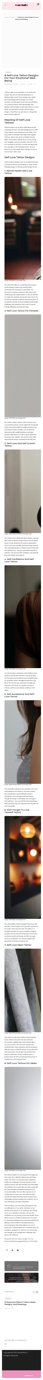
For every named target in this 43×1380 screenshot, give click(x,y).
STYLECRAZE (33, 1241)
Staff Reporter (8, 84)
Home (6, 17)
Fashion (13, 17)
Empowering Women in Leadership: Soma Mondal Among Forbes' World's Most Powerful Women (19, 1279)
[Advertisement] (21, 45)
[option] (21, 1302)
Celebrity (25, 1275)
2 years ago (15, 84)
